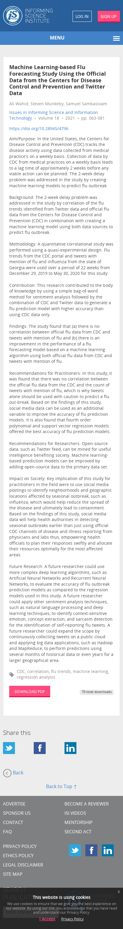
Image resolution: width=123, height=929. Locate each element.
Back (17, 773)
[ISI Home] (31, 15)
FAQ (7, 832)
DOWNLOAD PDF (30, 691)
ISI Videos (75, 813)
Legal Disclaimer (23, 865)
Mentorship (78, 823)
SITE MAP (12, 874)
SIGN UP (109, 16)
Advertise (14, 804)
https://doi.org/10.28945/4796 (38, 129)
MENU (57, 38)
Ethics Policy (18, 856)
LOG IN (82, 16)
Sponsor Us (16, 813)
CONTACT (13, 823)
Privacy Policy (19, 847)
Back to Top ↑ (61, 787)
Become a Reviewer (86, 804)
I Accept (47, 919)
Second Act (77, 832)
